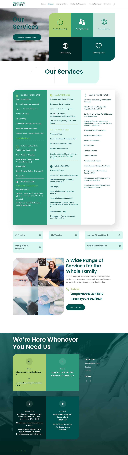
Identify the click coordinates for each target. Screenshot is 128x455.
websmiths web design (19, 451)
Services (50, 4)
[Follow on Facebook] (86, 381)
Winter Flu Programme (78, 4)
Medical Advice (61, 4)
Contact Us (107, 4)
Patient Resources (95, 4)
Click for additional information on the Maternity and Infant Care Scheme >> (63, 156)
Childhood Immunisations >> (27, 186)
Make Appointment (92, 363)
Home (43, 4)
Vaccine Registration (27, 37)
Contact (88, 370)
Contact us (75, 307)
